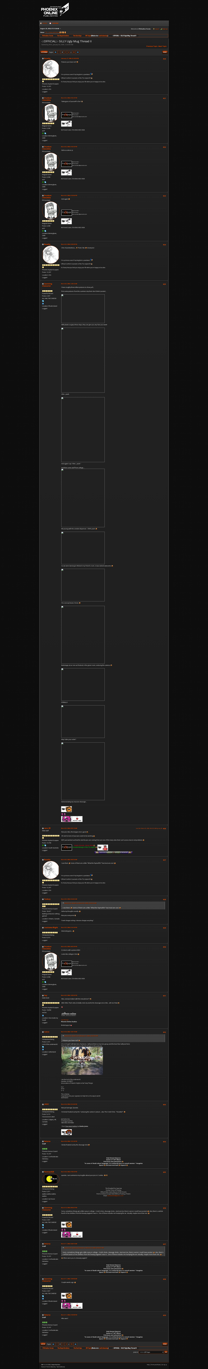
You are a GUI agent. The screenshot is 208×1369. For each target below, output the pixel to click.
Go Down (44, 52)
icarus (46, 1032)
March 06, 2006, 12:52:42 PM (69, 1141)
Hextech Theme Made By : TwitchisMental (53, 1367)
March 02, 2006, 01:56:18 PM (69, 146)
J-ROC (46, 1104)
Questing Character (47, 285)
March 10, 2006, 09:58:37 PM (69, 1207)
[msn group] (43, 1049)
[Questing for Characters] (43, 303)
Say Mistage (65, 1020)
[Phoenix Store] (43, 1015)
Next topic (162, 46)
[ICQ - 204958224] (43, 845)
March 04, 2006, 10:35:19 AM (69, 1032)
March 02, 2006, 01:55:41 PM (69, 98)
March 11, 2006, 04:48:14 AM (69, 1244)
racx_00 (47, 828)
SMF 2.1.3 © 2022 (46, 1364)
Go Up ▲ (164, 1364)
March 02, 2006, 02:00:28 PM (69, 244)
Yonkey (47, 899)
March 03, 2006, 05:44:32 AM (69, 899)
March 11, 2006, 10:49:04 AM (69, 1279)
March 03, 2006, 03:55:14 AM (69, 828)
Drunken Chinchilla (46, 99)
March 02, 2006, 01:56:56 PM (69, 195)
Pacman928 (49, 1172)
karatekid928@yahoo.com (115, 1196)
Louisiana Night (51, 927)
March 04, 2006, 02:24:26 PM (69, 1104)
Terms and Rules (155, 1364)
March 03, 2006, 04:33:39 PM (69, 946)
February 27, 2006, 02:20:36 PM (70, 58)
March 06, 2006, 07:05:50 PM (69, 1172)
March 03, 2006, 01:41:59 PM (69, 927)
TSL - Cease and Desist (52, 32)
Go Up (43, 1344)
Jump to (135, 1352)
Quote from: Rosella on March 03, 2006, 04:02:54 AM (80, 903)
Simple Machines (55, 1364)
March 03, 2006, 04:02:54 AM (69, 859)
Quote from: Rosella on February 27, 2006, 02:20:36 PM (81, 1036)
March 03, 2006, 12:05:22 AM (69, 284)
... (71, 52)
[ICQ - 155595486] (43, 133)
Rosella (47, 58)
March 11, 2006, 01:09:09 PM (69, 1315)
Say (45, 995)
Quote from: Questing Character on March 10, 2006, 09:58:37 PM (84, 1248)
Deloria (47, 1141)
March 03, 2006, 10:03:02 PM (69, 995)
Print (165, 52)
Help (148, 1364)
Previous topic (151, 46)
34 (74, 52)
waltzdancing (103, 35)
